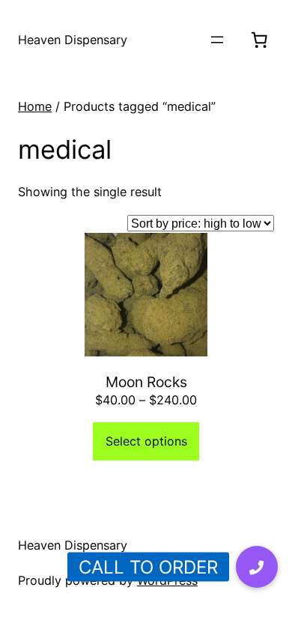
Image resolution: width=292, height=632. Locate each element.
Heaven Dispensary (72, 39)
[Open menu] (217, 40)
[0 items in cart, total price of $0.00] (259, 40)
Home (35, 106)
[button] (257, 567)
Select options (146, 441)
